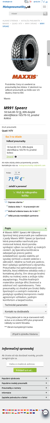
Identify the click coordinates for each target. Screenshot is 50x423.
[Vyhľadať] (45, 14)
